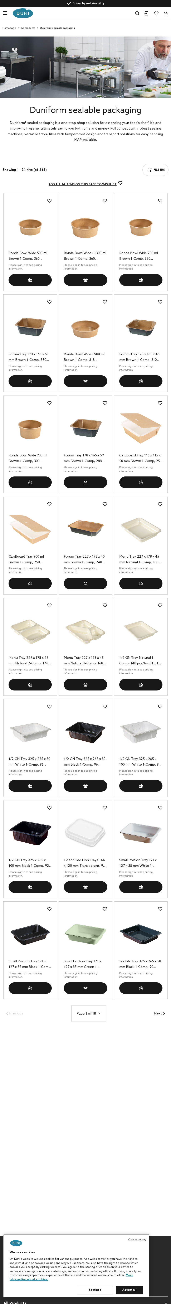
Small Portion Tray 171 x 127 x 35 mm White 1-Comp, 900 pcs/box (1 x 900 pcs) (140, 863)
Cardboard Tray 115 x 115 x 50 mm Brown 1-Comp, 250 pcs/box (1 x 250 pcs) (140, 459)
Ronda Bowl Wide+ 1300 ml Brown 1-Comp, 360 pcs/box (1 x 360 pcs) (85, 256)
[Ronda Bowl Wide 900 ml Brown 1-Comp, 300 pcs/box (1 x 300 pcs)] (30, 428)
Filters (18, 159)
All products (28, 28)
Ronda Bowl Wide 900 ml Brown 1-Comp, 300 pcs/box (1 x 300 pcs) (28, 459)
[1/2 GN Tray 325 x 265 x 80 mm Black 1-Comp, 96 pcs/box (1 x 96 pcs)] (85, 732)
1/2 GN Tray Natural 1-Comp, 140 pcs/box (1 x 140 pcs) (140, 661)
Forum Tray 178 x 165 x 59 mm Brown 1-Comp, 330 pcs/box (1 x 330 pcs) (29, 357)
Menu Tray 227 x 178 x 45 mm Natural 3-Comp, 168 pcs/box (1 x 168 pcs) (84, 661)
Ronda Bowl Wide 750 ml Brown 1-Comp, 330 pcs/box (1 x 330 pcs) (138, 256)
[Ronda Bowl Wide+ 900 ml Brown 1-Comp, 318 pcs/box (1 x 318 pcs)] (85, 327)
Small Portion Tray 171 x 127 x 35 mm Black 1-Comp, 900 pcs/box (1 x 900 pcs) (30, 964)
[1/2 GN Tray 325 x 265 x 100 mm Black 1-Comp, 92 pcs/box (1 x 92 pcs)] (30, 833)
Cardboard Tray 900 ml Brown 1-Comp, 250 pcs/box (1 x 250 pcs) (26, 560)
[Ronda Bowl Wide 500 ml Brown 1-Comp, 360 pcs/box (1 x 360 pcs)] (30, 226)
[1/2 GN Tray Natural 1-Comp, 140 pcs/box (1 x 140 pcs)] (140, 631)
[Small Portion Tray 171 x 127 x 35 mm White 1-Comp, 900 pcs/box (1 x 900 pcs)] (140, 833)
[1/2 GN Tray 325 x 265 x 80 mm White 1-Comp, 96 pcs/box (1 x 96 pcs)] (30, 732)
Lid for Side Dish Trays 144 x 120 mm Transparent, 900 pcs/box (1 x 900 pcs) (85, 863)
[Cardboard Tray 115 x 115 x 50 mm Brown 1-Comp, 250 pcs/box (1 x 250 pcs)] (140, 428)
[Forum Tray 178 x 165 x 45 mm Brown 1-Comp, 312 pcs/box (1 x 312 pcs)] (140, 327)
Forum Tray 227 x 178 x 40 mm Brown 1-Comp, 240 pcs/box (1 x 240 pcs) (84, 560)
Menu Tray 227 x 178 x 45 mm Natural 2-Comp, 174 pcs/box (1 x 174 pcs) (28, 661)
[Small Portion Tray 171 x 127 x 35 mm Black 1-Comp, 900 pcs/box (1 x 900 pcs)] (30, 934)
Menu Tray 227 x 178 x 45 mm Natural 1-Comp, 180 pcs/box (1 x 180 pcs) (139, 560)
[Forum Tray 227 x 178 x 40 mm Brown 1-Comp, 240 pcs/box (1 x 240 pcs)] (85, 530)
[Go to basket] (165, 13)
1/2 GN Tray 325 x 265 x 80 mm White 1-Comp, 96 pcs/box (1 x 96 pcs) (29, 762)
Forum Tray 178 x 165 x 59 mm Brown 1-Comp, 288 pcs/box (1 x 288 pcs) (84, 459)
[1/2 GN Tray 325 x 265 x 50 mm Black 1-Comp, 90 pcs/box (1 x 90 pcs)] (140, 934)
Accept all (129, 1289)
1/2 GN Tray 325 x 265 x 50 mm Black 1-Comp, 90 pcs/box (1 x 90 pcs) (140, 964)
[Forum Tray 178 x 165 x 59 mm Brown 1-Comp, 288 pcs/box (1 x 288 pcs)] (85, 428)
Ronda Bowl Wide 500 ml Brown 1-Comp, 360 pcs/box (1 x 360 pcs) (28, 256)
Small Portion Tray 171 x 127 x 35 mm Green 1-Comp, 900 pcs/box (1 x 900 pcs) (85, 964)
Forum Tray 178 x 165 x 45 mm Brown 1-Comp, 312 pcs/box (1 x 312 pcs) (139, 357)
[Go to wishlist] (156, 13)
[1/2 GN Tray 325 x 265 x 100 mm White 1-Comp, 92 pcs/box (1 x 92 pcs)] (140, 732)
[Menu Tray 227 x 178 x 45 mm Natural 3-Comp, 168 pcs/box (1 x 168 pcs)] (85, 631)
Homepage (9, 28)
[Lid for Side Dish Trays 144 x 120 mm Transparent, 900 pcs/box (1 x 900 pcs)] (85, 833)
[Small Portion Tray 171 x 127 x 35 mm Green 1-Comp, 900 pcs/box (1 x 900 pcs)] (85, 934)
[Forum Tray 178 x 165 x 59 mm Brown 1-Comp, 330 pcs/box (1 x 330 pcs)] (30, 327)
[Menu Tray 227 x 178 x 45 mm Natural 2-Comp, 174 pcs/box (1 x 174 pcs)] (30, 631)
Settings (95, 1289)
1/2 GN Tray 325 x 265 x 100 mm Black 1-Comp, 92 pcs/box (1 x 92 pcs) (29, 863)
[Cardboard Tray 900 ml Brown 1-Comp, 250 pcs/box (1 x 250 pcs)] (30, 530)
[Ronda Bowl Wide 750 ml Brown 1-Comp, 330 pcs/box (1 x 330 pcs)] (140, 226)
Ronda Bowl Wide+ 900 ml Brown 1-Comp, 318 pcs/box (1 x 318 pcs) (84, 357)
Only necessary (137, 1239)
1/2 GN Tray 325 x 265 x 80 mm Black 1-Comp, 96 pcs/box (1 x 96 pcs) (85, 762)
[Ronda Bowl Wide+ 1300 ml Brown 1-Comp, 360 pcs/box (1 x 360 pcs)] (85, 226)
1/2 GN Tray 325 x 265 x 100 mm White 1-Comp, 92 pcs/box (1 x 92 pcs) (140, 762)
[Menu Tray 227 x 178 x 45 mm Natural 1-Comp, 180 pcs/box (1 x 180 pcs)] (140, 530)
